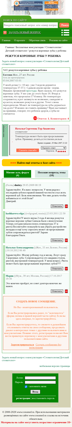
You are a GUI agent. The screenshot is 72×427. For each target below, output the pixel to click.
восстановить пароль (43, 398)
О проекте (19, 40)
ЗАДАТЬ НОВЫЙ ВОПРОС (25, 32)
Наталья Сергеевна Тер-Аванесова (35, 128)
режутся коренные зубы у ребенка (47, 50)
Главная (6, 40)
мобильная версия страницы (55, 366)
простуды (31, 90)
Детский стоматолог (16, 50)
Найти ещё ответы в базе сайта (36, 162)
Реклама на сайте (58, 40)
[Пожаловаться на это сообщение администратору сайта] (35, 118)
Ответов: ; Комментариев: (53, 118)
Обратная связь (37, 40)
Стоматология (53, 47)
